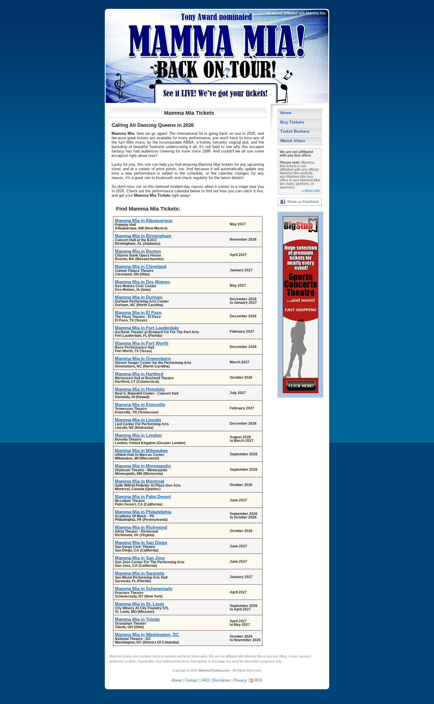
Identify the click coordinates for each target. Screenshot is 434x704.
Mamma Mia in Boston (138, 251)
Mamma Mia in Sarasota (139, 573)
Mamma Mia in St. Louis (139, 603)
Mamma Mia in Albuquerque (143, 220)
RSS (258, 680)
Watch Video (292, 140)
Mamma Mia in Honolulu (140, 389)
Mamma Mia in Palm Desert (143, 496)
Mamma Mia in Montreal (139, 481)
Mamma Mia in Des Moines (142, 281)
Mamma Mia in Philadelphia (143, 511)
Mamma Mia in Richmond (141, 527)
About (177, 680)
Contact (191, 680)
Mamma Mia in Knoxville (140, 404)
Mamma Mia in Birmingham (143, 235)
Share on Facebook (303, 202)
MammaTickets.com (123, 656)
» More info (311, 191)
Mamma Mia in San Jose (140, 557)
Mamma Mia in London (138, 435)
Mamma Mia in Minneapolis (143, 465)
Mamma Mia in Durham (138, 297)
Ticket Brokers (294, 131)
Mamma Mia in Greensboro (143, 358)
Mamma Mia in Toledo (137, 619)
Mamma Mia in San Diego (141, 542)
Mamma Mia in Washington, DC (147, 634)
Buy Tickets (292, 122)
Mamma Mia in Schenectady (143, 588)
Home (286, 112)
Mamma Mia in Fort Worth (141, 343)
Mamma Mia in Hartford (139, 373)
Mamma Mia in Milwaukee (141, 450)
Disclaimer (221, 680)
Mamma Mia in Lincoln (138, 419)
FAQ (205, 680)
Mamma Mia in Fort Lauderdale (147, 327)
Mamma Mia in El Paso (138, 312)
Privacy (240, 680)
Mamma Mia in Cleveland (140, 266)
